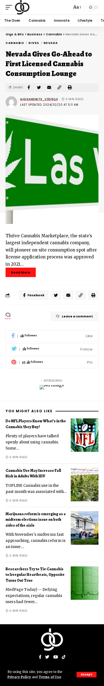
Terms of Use (50, 677)
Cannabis (15, 43)
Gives (33, 43)
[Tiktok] (63, 657)
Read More (20, 272)
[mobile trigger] (10, 7)
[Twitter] (52, 349)
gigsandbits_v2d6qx (39, 99)
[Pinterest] (52, 363)
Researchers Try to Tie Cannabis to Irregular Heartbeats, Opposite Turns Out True (35, 574)
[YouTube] (55, 657)
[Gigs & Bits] (22, 7)
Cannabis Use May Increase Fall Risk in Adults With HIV (33, 473)
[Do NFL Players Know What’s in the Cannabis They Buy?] (84, 435)
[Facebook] (52, 336)
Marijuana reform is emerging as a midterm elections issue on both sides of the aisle (36, 519)
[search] (66, 7)
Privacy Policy (19, 677)
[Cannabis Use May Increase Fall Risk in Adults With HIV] (84, 484)
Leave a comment (77, 316)
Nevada (51, 43)
